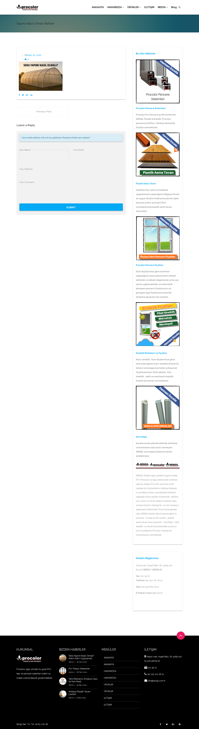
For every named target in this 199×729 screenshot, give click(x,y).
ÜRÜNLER (108, 684)
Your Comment (26, 182)
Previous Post (43, 111)
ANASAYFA (109, 658)
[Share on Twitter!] (23, 95)
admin (71, 662)
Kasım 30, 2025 (33, 55)
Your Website (26, 169)
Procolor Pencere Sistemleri (151, 108)
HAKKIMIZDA (110, 671)
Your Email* (78, 150)
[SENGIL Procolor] (27, 7)
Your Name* (25, 150)
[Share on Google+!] (27, 95)
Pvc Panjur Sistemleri (79, 668)
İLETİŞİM (108, 698)
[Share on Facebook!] (19, 95)
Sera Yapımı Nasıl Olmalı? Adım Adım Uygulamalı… (81, 657)
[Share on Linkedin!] (31, 95)
